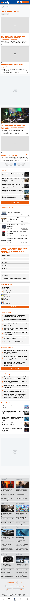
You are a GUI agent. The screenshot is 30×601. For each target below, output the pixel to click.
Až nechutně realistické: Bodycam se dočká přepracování (6, 515)
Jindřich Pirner (6, 44)
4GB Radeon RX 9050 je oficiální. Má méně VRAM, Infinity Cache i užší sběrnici (7, 566)
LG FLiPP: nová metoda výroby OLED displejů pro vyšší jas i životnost (6, 571)
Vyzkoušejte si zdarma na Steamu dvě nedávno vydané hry (22, 550)
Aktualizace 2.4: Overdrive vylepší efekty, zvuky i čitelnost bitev (7, 544)
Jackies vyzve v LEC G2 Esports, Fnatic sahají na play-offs (22, 519)
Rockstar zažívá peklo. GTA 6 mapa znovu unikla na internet (7, 495)
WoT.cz (3, 414)
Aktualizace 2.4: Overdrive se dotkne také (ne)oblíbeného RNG (13, 412)
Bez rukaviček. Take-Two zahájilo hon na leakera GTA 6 (22, 499)
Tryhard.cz (4, 407)
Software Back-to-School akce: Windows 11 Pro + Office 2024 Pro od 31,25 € (21, 571)
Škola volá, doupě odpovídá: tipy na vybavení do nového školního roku (22, 577)
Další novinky (15, 202)
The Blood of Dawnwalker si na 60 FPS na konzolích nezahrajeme (7, 491)
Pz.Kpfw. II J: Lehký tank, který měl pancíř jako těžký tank (7, 550)
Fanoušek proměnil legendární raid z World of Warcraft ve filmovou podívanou (13, 418)
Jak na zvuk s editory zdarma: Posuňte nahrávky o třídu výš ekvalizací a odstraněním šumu (14, 66)
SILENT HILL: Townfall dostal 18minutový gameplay (7, 519)
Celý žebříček (15, 306)
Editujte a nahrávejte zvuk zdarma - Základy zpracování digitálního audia (14, 154)
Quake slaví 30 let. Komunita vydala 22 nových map (12, 429)
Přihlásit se (26, 2)
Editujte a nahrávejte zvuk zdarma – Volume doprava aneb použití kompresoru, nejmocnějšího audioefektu (14, 37)
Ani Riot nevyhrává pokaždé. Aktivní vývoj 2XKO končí (22, 495)
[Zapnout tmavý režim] (21, 2)
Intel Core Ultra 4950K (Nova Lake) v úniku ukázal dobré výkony (7, 577)
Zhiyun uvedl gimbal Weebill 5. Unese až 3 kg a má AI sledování (22, 566)
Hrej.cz (3, 426)
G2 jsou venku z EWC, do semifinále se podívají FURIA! (7, 499)
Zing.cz (3, 420)
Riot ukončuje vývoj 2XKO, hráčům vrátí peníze (21, 523)
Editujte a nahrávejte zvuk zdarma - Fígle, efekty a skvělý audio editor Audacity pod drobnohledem (13, 127)
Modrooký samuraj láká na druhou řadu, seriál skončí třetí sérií (12, 423)
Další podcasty (15, 368)
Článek (2, 34)
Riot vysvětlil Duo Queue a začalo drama (12, 405)
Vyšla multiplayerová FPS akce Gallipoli (6, 523)
